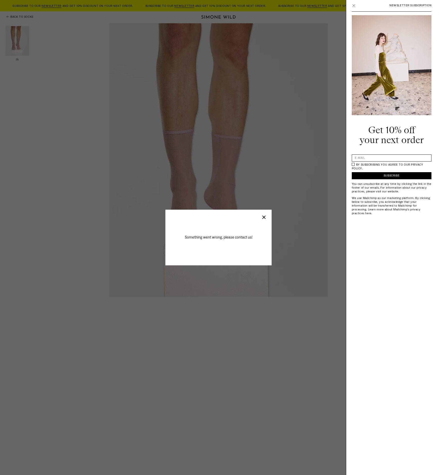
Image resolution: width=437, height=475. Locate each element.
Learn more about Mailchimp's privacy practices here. (386, 211)
